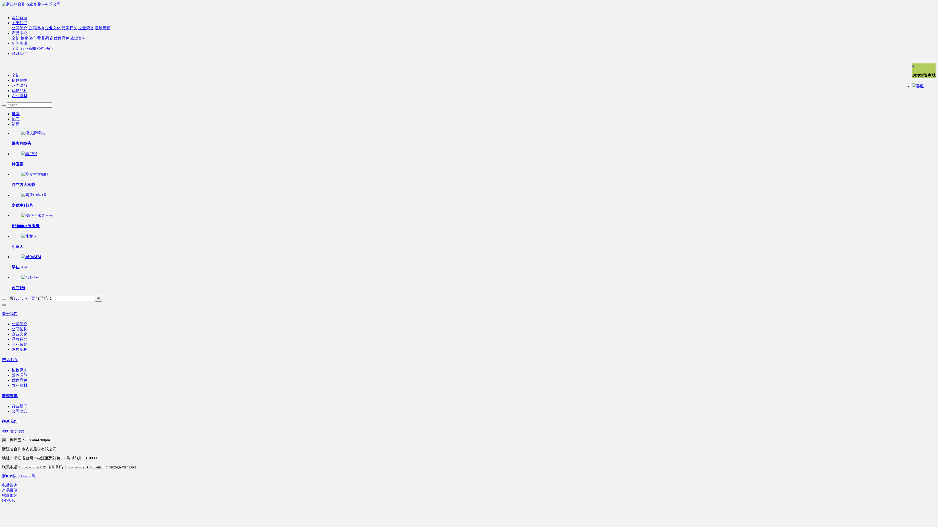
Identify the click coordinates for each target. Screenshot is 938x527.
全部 (16, 38)
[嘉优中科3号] (34, 195)
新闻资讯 (19, 43)
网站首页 (19, 18)
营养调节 (45, 38)
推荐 (16, 114)
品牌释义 (69, 28)
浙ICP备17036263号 (19, 476)
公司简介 (19, 28)
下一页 (29, 298)
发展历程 (102, 28)
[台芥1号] (30, 277)
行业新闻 (28, 48)
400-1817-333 (13, 431)
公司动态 (45, 48)
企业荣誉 (86, 28)
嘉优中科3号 (22, 205)
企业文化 (53, 28)
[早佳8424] (31, 257)
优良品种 (61, 38)
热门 (16, 119)
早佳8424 (19, 267)
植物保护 (28, 38)
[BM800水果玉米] (37, 215)
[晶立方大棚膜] (35, 174)
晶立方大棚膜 (23, 184)
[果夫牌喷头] (33, 133)
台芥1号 (18, 288)
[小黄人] (29, 236)
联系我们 (19, 53)
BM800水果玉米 (26, 226)
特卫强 (17, 164)
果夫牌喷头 (21, 143)
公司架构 (36, 28)
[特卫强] (29, 154)
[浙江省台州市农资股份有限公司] (469, 4)
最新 (16, 124)
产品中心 (19, 33)
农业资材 (78, 38)
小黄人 (17, 246)
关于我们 (19, 23)
